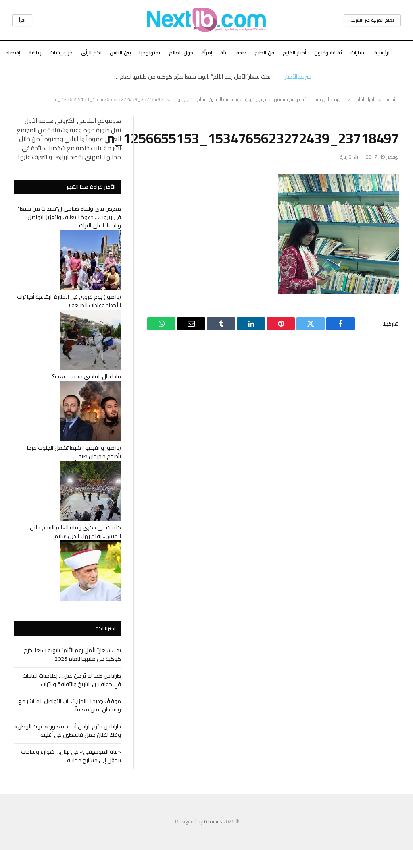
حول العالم (181, 52)
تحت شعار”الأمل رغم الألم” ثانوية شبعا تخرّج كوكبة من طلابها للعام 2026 (190, 76)
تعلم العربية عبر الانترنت (372, 20)
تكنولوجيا (150, 52)
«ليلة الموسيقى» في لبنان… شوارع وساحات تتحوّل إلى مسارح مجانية (71, 756)
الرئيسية (382, 52)
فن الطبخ (264, 52)
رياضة (35, 52)
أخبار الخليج (294, 52)
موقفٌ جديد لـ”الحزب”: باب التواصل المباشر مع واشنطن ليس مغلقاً (69, 705)
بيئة (224, 52)
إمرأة (206, 52)
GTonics (213, 821)
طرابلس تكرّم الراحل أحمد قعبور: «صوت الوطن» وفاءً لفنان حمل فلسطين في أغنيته (67, 730)
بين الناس (120, 52)
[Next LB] (206, 20)
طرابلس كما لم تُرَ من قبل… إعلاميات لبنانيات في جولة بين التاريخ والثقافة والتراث (72, 679)
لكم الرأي (91, 52)
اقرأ (22, 20)
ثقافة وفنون (328, 52)
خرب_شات (61, 52)
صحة (241, 52)
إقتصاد (13, 52)
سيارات (358, 52)
